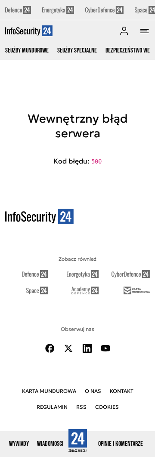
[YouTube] (105, 348)
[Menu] (145, 31)
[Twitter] (68, 348)
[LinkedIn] (87, 348)
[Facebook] (50, 348)
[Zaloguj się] (124, 31)
